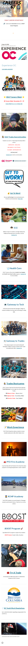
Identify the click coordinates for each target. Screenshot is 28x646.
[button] (1, 2)
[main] (14, 23)
